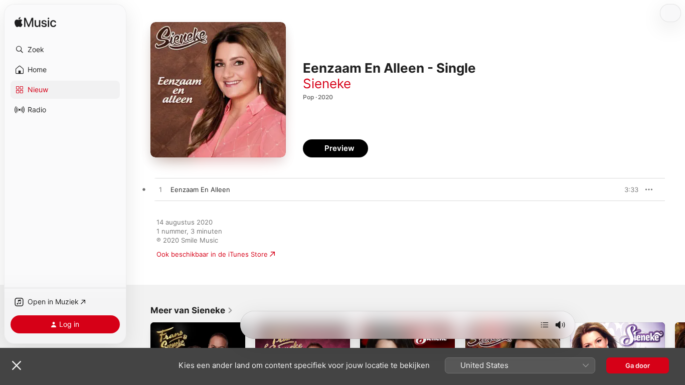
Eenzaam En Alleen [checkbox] (200, 189)
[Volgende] (545, 325)
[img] (35, 23)
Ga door (637, 365)
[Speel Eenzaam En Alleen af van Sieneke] (160, 190)
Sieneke (327, 83)
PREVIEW (627, 189)
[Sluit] (16, 365)
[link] (191, 310)
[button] (65, 49)
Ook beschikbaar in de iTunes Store (212, 254)
